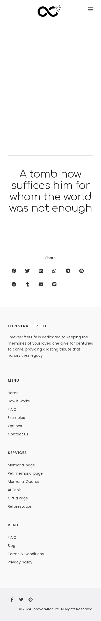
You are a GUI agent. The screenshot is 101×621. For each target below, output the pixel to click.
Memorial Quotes (23, 481)
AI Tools (14, 489)
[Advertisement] (50, 92)
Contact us (18, 434)
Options (15, 425)
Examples (16, 417)
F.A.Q (12, 409)
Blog (11, 545)
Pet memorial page (25, 473)
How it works (19, 401)
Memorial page (21, 465)
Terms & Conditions (26, 553)
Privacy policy (20, 562)
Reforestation (20, 506)
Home (13, 392)
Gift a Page (18, 498)
